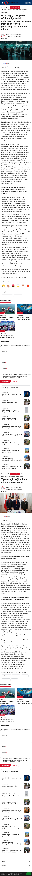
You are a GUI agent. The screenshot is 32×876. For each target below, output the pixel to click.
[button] (26, 3)
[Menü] (2, 3)
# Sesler (24, 676)
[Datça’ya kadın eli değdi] (16, 402)
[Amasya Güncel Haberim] (11, 2)
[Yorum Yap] (3, 67)
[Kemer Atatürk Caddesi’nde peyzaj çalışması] (16, 450)
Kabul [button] (28, 874)
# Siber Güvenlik (7, 296)
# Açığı (4, 292)
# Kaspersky (18, 292)
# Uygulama (5, 679)
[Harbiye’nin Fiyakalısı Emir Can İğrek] (16, 394)
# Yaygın (14, 679)
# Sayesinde (16, 676)
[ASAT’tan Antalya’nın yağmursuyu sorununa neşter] (16, 442)
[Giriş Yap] (29, 3)
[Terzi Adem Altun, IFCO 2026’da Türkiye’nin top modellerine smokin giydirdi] (16, 434)
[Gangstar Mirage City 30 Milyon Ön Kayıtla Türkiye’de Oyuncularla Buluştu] (7, 329)
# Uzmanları (18, 296)
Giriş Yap (15, 381)
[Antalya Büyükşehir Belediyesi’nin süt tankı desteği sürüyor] (16, 458)
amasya (8, 34)
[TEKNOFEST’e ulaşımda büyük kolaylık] (7, 312)
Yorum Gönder (5, 381)
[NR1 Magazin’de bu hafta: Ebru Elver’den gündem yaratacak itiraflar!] (16, 426)
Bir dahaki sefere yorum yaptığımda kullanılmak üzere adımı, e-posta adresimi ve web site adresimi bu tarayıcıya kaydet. (16, 376)
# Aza (10, 292)
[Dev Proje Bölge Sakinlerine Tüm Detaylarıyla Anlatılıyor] (16, 466)
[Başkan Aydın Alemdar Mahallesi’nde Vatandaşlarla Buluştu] (16, 418)
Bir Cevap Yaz (5, 341)
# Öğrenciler (6, 676)
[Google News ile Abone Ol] (6, 63)
